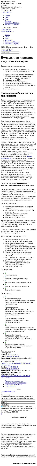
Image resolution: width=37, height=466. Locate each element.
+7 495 (6, 12)
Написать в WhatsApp (12, 23)
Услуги (7, 19)
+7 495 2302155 (13, 354)
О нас (7, 17)
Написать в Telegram (12, 24)
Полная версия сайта (8, 391)
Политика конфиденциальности (15, 383)
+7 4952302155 (6, 30)
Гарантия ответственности (14, 381)
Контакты (8, 21)
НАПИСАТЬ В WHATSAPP (10, 363)
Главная (7, 15)
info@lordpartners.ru (7, 31)
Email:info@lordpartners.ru (13, 384)
